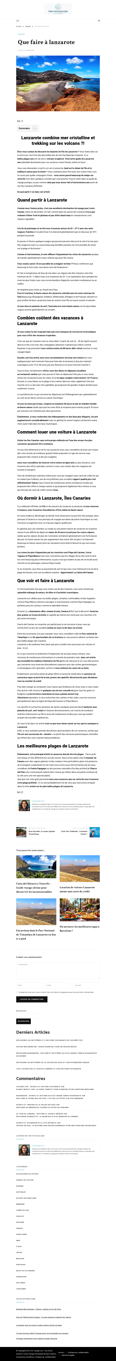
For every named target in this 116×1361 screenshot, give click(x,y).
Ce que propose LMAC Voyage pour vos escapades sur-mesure (42, 1333)
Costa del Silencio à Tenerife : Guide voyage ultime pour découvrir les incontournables (34, 888)
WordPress (30, 1357)
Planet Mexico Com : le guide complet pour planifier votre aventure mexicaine (55, 1089)
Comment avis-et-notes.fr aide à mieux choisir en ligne (39, 1325)
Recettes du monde (25, 1271)
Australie (21, 1192)
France (19, 1228)
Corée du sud (22, 1210)
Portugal (21, 1265)
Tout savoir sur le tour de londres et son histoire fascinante (48, 1069)
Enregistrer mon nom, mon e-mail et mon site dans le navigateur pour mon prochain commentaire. (56, 992)
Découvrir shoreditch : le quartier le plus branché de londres (47, 1116)
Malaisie (20, 1259)
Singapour (21, 1277)
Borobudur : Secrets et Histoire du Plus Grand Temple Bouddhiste (48, 1095)
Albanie (20, 1186)
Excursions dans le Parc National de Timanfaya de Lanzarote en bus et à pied (36, 934)
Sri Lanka (20, 1283)
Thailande (21, 1289)
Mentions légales (68, 1355)
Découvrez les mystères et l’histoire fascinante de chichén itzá (49, 1040)
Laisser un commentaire (26, 51)
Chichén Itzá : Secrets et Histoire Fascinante (38, 1086)
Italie (19, 1246)
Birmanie (20, 1204)
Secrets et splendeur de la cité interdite (36, 1123)
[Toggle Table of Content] (33, 128)
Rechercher (21, 1011)
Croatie (20, 1216)
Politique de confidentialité (45, 1357)
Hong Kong (21, 1234)
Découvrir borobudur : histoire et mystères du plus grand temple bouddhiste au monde (56, 1055)
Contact (61, 1352)
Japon (19, 1252)
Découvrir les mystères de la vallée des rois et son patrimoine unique (52, 1062)
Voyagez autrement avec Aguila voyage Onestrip (36, 1338)
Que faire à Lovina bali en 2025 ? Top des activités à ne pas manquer (49, 1098)
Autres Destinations (26, 1198)
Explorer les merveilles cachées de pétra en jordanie (42, 1107)
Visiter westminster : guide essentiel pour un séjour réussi (46, 1046)
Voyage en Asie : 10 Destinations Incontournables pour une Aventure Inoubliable (56, 1125)
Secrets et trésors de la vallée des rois (36, 1105)
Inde (18, 1240)
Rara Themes (51, 1354)
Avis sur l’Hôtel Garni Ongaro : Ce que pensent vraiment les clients (43, 1317)
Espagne (21, 34)
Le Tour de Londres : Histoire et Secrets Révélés (39, 1114)
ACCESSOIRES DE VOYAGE (27, 1174)
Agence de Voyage (25, 1180)
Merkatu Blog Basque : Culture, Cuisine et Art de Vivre (38, 1309)
